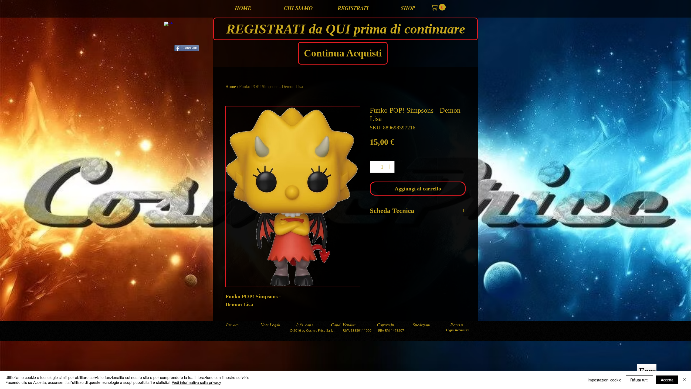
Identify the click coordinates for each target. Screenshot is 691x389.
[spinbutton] (382, 167)
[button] (439, 7)
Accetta (667, 380)
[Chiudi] (684, 380)
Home (230, 86)
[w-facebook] (168, 26)
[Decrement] (375, 167)
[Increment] (389, 167)
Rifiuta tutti (639, 380)
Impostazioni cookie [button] (604, 380)
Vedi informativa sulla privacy (196, 382)
